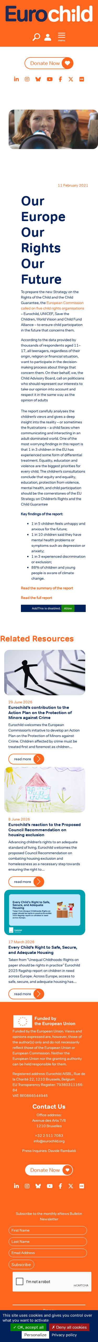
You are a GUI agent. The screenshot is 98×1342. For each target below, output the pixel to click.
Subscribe (21, 1264)
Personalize (35, 1334)
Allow (68, 608)
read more (22, 993)
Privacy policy (64, 1334)
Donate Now (45, 63)
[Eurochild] (49, 13)
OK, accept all (30, 1327)
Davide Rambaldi (62, 1150)
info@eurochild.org (49, 1141)
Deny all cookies (71, 1327)
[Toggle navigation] (36, 37)
